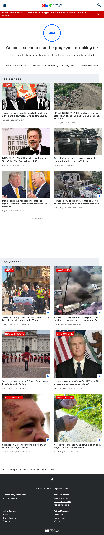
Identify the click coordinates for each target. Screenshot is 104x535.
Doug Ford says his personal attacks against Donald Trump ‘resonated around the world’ (24, 204)
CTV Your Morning (50, 65)
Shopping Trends (68, 65)
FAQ (33, 469)
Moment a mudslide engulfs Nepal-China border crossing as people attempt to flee (76, 202)
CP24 (5, 515)
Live (96, 65)
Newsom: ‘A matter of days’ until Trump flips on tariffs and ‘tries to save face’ (77, 382)
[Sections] (5, 5)
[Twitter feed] (52, 479)
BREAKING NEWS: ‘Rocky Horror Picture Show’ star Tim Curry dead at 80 (24, 159)
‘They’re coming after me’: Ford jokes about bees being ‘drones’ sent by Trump (26, 319)
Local (8, 65)
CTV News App (10, 469)
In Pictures (35, 65)
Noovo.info (58, 515)
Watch (25, 65)
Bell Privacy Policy (62, 498)
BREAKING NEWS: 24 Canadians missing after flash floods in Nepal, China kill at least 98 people (77, 116)
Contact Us (24, 469)
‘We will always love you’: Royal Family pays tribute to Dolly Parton (25, 382)
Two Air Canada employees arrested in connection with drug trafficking (75, 159)
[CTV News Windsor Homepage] (52, 5)
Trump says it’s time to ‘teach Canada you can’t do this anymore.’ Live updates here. (25, 114)
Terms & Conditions (62, 501)
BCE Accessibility (10, 498)
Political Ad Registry (62, 505)
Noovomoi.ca (59, 518)
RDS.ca (57, 521)
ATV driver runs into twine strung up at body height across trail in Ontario (77, 446)
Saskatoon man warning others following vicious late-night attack (24, 446)
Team (52, 469)
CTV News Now (85, 65)
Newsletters (42, 469)
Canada (16, 65)
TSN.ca (6, 521)
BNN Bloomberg (10, 518)
